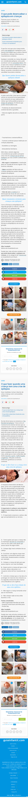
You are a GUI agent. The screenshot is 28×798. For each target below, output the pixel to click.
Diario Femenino (14, 778)
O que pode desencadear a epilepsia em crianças (19, 307)
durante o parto (10, 456)
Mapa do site (14, 757)
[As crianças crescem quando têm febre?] (20, 674)
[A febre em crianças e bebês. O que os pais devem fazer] (7, 661)
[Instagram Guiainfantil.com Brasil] (14, 369)
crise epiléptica (9, 50)
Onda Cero (13, 789)
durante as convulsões (17, 541)
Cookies (13, 746)
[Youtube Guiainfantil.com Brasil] (21, 369)
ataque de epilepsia (7, 103)
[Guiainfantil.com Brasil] (14, 2)
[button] (3, 2)
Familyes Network (13, 773)
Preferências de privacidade (13, 359)
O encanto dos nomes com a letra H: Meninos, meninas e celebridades (20, 327)
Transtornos (22, 255)
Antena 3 (13, 784)
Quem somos (13, 743)
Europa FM (14, 792)
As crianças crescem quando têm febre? (20, 671)
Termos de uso (13, 750)
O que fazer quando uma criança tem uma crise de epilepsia (7, 295)
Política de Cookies (9, 361)
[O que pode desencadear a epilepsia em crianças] (20, 311)
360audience (18, 795)
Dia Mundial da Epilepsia (13, 422)
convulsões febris (17, 63)
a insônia (14, 192)
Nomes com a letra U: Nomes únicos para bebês (20, 342)
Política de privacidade (13, 748)
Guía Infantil (13, 775)
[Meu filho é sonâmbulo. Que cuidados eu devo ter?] (20, 298)
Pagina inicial (5, 264)
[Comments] (13, 30)
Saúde (3, 10)
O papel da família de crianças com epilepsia (6, 307)
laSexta (13, 787)
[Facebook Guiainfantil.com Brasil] (7, 369)
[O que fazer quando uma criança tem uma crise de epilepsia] (7, 298)
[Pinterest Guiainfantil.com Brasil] (11, 369)
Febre (4, 169)
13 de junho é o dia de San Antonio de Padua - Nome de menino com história (7, 327)
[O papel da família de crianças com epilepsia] (7, 311)
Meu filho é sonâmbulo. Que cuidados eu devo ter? (20, 295)
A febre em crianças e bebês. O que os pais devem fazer (7, 658)
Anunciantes (13, 754)
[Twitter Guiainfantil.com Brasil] (17, 369)
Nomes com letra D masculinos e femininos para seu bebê (7, 341)
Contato (13, 752)
